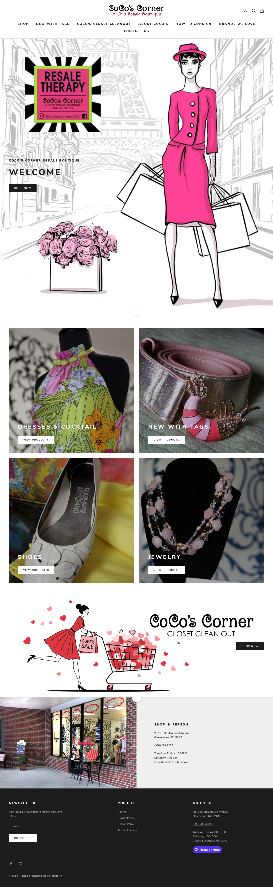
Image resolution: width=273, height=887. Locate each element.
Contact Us (136, 31)
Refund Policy (126, 824)
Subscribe (23, 838)
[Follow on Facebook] (11, 864)
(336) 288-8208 (163, 745)
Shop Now (22, 188)
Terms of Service (127, 830)
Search (122, 811)
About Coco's (153, 24)
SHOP (23, 24)
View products (36, 439)
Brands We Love (237, 24)
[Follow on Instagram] (20, 864)
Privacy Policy (126, 818)
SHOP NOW (250, 646)
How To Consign (194, 24)
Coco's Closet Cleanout (104, 24)
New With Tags (53, 24)
